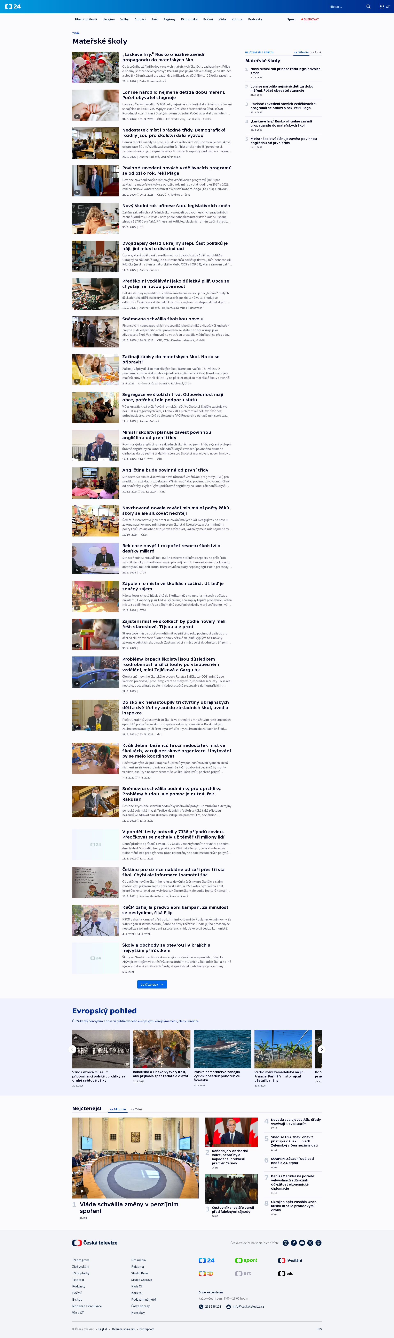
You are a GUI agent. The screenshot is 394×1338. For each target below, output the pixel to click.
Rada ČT (137, 1286)
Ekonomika (189, 19)
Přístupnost (147, 1329)
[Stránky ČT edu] (285, 1273)
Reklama (137, 1266)
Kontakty (138, 1312)
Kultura (237, 19)
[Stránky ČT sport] (246, 1260)
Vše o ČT (78, 1312)
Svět (154, 19)
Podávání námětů (143, 1299)
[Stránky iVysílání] (290, 1260)
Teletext (78, 1280)
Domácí (140, 19)
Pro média (138, 1260)
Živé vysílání (80, 1266)
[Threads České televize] (318, 1243)
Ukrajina (109, 19)
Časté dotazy (140, 1306)
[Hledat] (368, 6)
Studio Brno (139, 1273)
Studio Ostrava (141, 1280)
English (102, 1329)
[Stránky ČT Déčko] (206, 1273)
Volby (124, 19)
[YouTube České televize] (302, 1243)
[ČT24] (13, 6)
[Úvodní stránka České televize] (95, 1243)
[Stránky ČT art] (243, 1273)
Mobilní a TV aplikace (87, 1306)
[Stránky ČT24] (206, 1260)
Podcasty (255, 19)
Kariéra (136, 1293)
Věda (222, 19)
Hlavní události (86, 19)
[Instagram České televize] (285, 1243)
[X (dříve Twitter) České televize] (310, 1243)
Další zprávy (149, 984)
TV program (80, 1260)
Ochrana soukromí (123, 1329)
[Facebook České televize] (294, 1243)
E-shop (77, 1299)
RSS (319, 1329)
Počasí (208, 19)
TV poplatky (80, 1273)
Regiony (169, 19)
